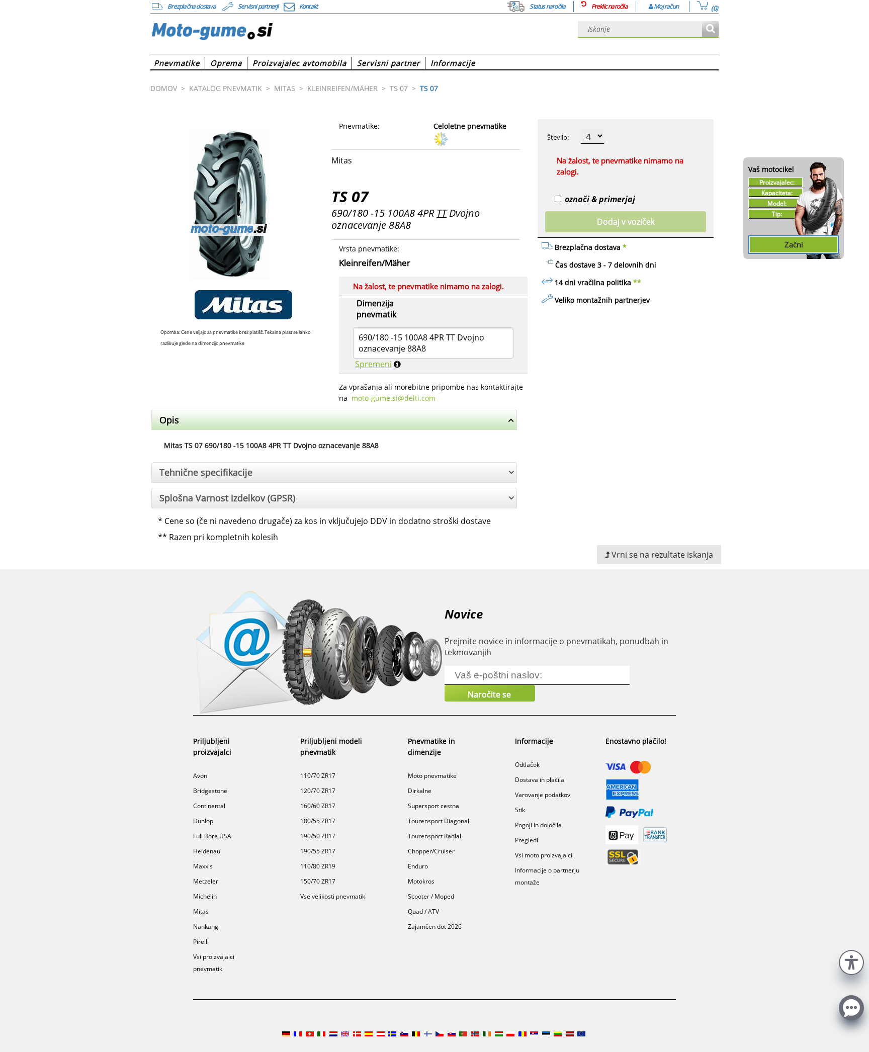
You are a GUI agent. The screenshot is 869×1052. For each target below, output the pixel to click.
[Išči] (710, 29)
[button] (851, 961)
